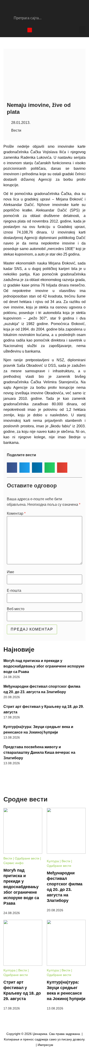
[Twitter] (21, 30)
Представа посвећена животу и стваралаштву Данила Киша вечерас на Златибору (39, 752)
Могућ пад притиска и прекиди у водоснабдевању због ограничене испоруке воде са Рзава (43, 666)
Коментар (16, 513)
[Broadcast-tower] (29, 30)
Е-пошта (14, 590)
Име (10, 572)
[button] (82, 30)
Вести (16, 130)
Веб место (15, 609)
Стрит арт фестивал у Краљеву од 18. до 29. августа (43, 709)
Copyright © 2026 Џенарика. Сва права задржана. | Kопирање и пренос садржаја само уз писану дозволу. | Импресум (44, 1039)
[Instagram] (13, 30)
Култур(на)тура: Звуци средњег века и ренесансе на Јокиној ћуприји (38, 729)
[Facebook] (5, 30)
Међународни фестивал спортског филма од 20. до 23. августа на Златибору (41, 689)
